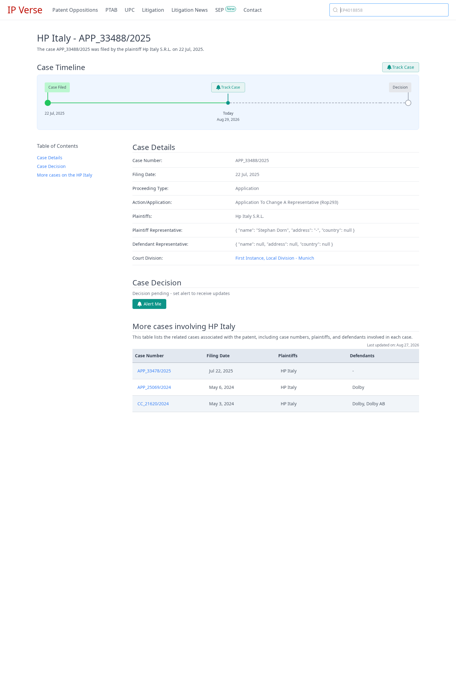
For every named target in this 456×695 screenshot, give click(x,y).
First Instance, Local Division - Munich (274, 258)
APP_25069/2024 (154, 387)
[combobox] (389, 9)
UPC (130, 10)
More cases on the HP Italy (64, 175)
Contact (253, 10)
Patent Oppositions (75, 10)
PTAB (111, 10)
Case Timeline (61, 67)
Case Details (49, 158)
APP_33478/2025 (154, 371)
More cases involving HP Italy (183, 326)
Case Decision (51, 166)
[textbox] (392, 10)
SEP (219, 10)
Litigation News (190, 10)
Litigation (153, 10)
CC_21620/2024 (153, 404)
